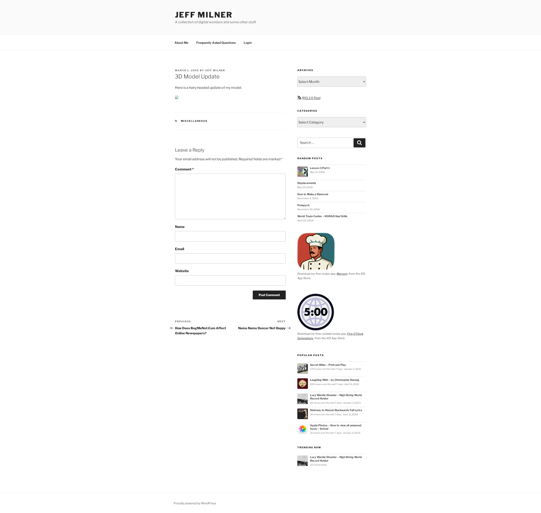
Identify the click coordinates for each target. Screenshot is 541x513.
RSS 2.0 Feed (311, 98)
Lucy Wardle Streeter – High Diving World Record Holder (336, 397)
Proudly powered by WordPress (195, 503)
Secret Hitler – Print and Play (328, 364)
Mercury (342, 273)
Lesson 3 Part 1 (320, 168)
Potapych (303, 205)
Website (182, 271)
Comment (184, 169)
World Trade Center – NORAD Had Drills (322, 216)
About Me (181, 42)
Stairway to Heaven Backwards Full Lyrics (336, 410)
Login (248, 42)
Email (179, 249)
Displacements (306, 183)
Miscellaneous (194, 120)
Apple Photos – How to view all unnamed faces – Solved (335, 427)
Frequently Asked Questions (216, 42)
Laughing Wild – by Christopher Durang (334, 379)
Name (179, 227)
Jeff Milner (203, 14)
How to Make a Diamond (312, 194)
